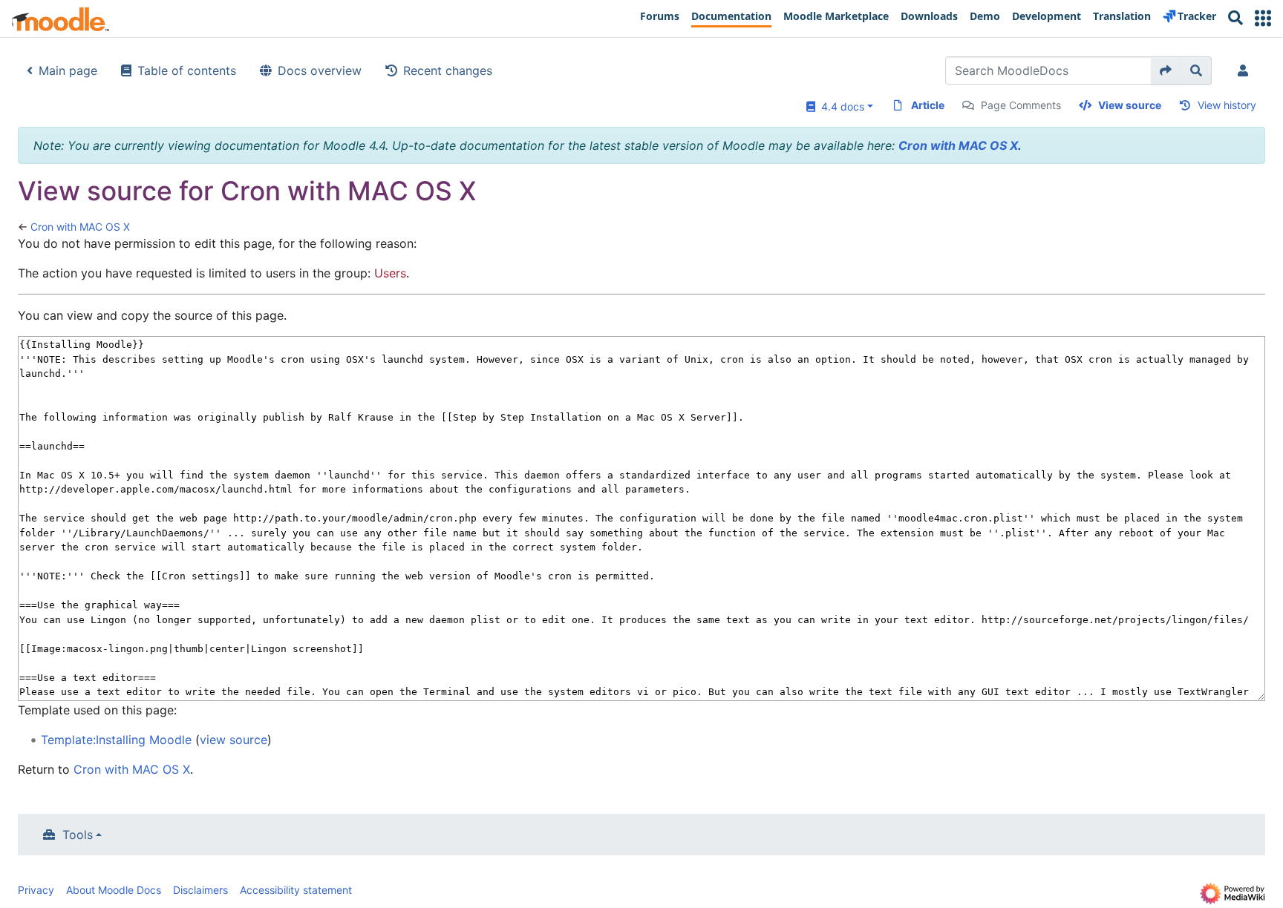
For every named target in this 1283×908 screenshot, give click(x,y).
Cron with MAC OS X (958, 145)
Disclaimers (200, 890)
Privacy (36, 890)
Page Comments (1021, 105)
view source (233, 739)
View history (1227, 105)
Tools (77, 834)
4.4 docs (839, 106)
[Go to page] (1166, 70)
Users (390, 273)
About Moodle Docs (113, 890)
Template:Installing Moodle (116, 739)
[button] (1263, 18)
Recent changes (447, 70)
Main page (68, 70)
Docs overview (320, 70)
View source (1129, 105)
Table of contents (186, 70)
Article (927, 105)
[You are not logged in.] (1245, 70)
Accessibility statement (296, 890)
